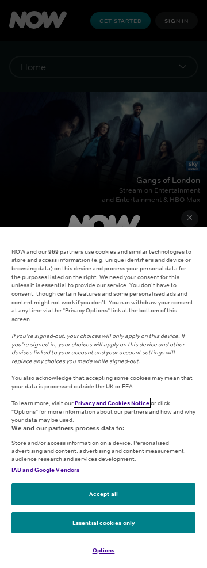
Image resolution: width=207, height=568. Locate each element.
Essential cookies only (103, 523)
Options (104, 550)
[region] (103, 397)
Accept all (103, 494)
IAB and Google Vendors (45, 470)
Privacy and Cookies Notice (112, 403)
